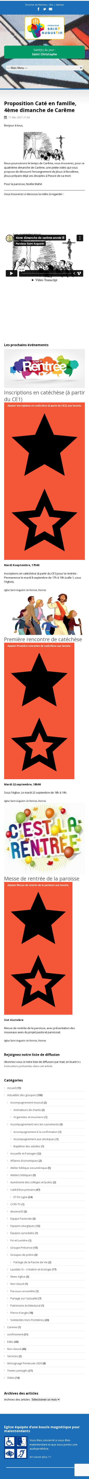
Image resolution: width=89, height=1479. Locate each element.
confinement (15, 1334)
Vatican (60, 4)
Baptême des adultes (26, 1146)
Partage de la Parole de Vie (30, 1262)
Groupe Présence (21, 1247)
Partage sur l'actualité (24, 1298)
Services (12, 1356)
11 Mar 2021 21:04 (19, 117)
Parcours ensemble (22, 1291)
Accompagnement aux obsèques (34, 1139)
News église (17, 1276)
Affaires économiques (24, 1160)
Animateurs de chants (27, 1110)
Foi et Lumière (19, 1240)
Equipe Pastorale (21, 1218)
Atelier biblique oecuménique (28, 1168)
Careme (12, 1327)
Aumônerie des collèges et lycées (31, 1182)
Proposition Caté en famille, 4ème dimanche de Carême (40, 106)
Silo (51, 4)
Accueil (11, 1088)
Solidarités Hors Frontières (27, 1320)
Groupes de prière (22, 1255)
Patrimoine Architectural (25, 1305)
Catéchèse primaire (22, 1189)
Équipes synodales (22, 1233)
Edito (10, 1342)
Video (10, 1378)
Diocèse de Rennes (36, 4)
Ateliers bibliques (21, 1175)
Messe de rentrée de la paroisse (41, 878)
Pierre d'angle (19, 1313)
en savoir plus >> (40, 1457)
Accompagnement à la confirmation (35, 1132)
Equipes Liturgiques (22, 1226)
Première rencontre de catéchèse (43, 639)
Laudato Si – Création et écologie (30, 1269)
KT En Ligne (20, 1197)
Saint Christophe (44, 54)
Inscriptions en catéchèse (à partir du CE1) (44, 396)
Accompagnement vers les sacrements (34, 1124)
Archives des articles (17, 1399)
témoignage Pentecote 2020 (24, 1363)
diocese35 (16, 1211)
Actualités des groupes (21, 1095)
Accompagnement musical (26, 1102)
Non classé (17, 1284)
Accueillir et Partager (23, 1153)
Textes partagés (17, 1370)
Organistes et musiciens (28, 1117)
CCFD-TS (15, 1204)
